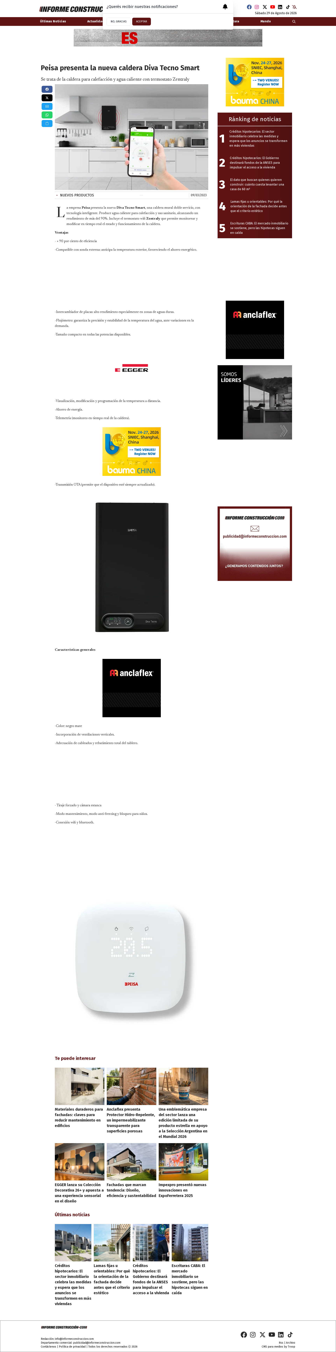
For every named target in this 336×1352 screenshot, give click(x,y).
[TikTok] (288, 7)
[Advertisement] (131, 280)
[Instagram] (257, 7)
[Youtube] (272, 7)
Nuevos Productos (75, 195)
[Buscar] (294, 21)
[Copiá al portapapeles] (47, 123)
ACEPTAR (141, 21)
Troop (291, 1346)
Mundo (266, 21)
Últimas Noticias (53, 21)
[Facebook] (249, 7)
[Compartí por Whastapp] (47, 114)
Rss (281, 1342)
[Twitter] (264, 7)
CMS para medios (272, 1346)
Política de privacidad (72, 1346)
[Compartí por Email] (47, 106)
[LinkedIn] (280, 7)
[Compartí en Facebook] (47, 89)
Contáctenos (48, 1346)
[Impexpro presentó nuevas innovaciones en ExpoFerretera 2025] (183, 1161)
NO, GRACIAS (119, 21)
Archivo (290, 1342)
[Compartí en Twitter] (47, 97)
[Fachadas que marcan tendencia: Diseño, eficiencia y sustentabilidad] (131, 1161)
